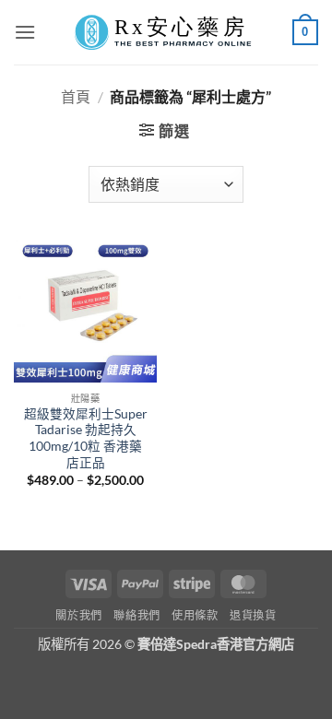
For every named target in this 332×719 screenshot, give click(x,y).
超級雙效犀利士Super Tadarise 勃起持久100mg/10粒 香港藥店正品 (86, 438)
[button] (25, 31)
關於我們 (78, 615)
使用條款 (195, 615)
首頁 (75, 96)
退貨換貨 (253, 615)
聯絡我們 (136, 615)
